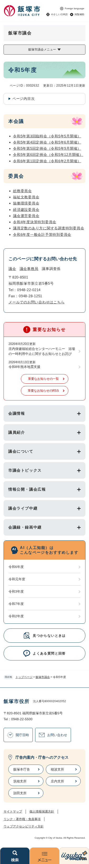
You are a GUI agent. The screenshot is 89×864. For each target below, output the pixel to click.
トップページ (24, 677)
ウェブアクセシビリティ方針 (24, 826)
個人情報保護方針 (41, 811)
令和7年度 (16, 604)
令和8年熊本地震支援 (24, 367)
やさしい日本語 (59, 14)
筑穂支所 (20, 781)
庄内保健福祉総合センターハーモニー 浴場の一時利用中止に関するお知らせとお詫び (42, 351)
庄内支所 (57, 781)
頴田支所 (20, 793)
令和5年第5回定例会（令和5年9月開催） (47, 148)
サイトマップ (13, 811)
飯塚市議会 (43, 677)
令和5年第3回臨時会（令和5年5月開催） (47, 136)
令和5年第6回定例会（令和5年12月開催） (48, 155)
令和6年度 (16, 567)
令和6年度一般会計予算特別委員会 (42, 234)
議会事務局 (29, 269)
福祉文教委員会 (26, 197)
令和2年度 (16, 616)
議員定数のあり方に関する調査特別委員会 (48, 228)
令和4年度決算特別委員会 (34, 222)
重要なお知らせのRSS (43, 390)
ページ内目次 (23, 99)
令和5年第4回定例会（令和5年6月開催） (47, 142)
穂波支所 (57, 769)
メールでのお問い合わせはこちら (37, 302)
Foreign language (74, 8)
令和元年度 (17, 579)
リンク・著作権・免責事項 (22, 819)
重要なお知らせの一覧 (43, 379)
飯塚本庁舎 (21, 769)
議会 (12, 269)
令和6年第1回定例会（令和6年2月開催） (47, 161)
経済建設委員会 (26, 210)
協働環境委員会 (26, 203)
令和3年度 (16, 591)
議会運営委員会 (26, 216)
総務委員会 (22, 191)
